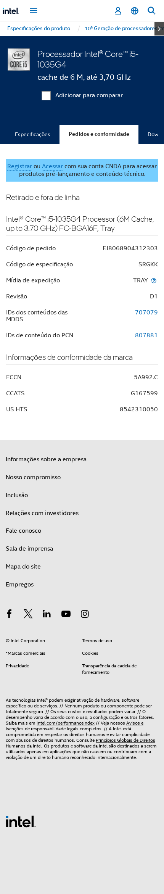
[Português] (134, 10)
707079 (146, 312)
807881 (146, 335)
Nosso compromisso (33, 477)
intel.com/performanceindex (66, 723)
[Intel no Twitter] (28, 615)
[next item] (159, 28)
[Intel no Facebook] (9, 615)
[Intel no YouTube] (65, 615)
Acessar (52, 166)
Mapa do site (23, 566)
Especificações (32, 134)
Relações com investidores (42, 513)
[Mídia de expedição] (154, 280)
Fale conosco (23, 531)
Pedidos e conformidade (99, 134)
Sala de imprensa (29, 549)
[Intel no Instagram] (84, 615)
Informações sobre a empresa (46, 459)
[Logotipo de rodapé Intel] (21, 821)
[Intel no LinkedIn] (46, 615)
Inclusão (17, 495)
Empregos (20, 584)
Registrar (19, 166)
